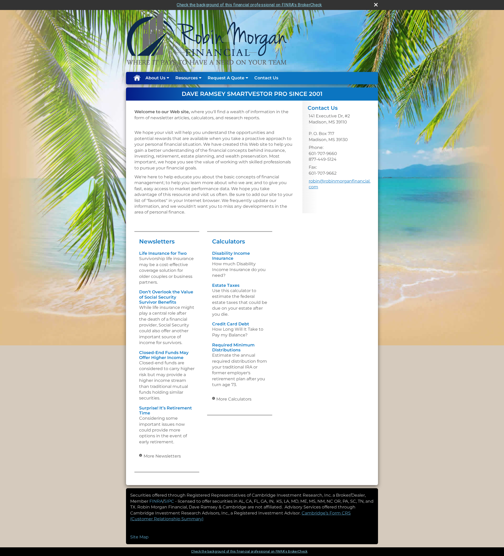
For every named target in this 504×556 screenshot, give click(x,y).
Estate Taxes (225, 285)
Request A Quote (226, 77)
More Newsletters (162, 456)
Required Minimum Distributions (233, 347)
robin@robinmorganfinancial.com (339, 184)
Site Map (139, 536)
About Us (155, 77)
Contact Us (266, 77)
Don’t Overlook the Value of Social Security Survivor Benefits (166, 296)
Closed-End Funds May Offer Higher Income (163, 355)
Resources (186, 77)
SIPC (169, 501)
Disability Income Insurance (231, 256)
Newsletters (157, 241)
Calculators (228, 241)
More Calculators (233, 399)
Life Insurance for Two (163, 253)
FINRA (156, 501)
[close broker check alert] (376, 5)
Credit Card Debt (230, 323)
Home (136, 78)
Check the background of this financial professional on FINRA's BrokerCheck (249, 4)
